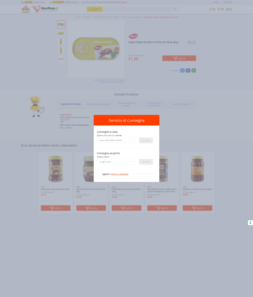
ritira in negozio (119, 174)
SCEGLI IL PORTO (103, 157)
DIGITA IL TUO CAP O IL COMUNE (109, 136)
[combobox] (116, 140)
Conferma (146, 140)
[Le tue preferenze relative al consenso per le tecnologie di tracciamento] (250, 222)
